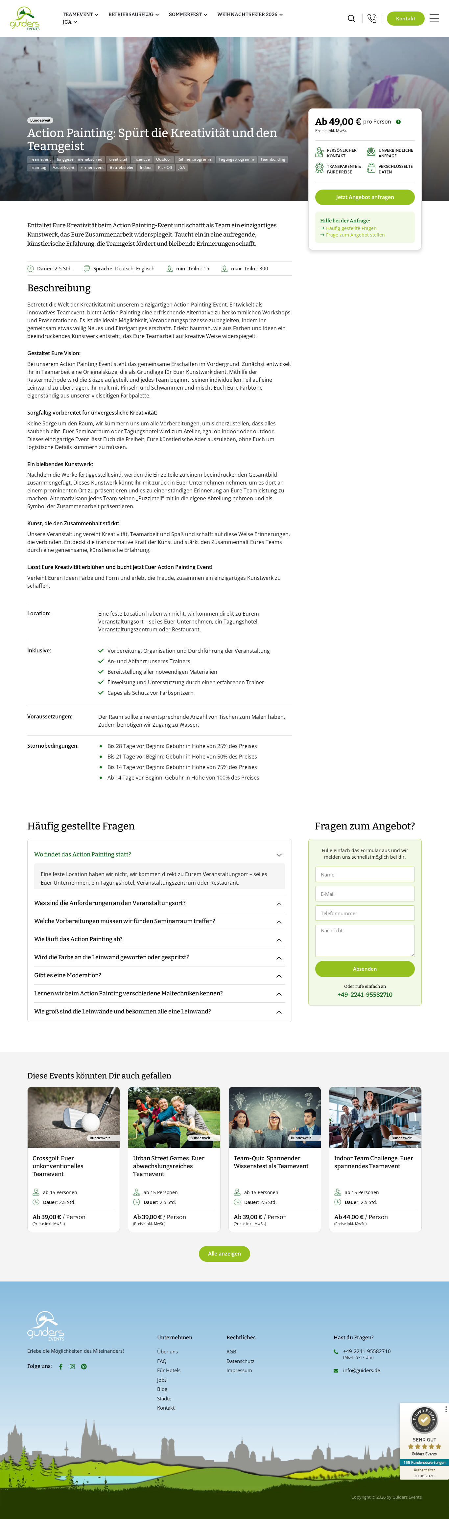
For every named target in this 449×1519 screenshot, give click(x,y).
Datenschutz (240, 1361)
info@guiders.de (362, 1370)
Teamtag (38, 167)
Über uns (167, 1351)
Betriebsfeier (122, 167)
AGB (231, 1351)
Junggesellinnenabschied (79, 159)
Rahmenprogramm (194, 159)
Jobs (162, 1379)
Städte (164, 1398)
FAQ (162, 1361)
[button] (38, 1159)
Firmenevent (92, 167)
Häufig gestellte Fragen (351, 228)
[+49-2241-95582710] (336, 1351)
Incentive (141, 159)
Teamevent (40, 159)
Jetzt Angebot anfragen (365, 197)
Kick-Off (165, 167)
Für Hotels (168, 1370)
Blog (162, 1389)
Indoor (146, 167)
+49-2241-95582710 (367, 1351)
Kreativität (117, 159)
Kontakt (166, 1407)
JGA (181, 167)
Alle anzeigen (224, 1253)
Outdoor (163, 159)
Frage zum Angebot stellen (355, 235)
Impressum (239, 1370)
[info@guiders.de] (336, 1371)
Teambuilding (272, 159)
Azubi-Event (63, 167)
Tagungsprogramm (236, 159)
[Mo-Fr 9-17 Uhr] (372, 18)
